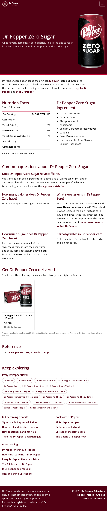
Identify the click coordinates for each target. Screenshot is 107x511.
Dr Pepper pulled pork (68, 427)
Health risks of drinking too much (21, 427)
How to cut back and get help (19, 431)
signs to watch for (53, 186)
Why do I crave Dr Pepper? (17, 473)
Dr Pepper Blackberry (52, 397)
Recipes (80, 494)
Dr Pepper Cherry (11, 386)
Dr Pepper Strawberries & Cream (50, 391)
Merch (90, 494)
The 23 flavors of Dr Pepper (17, 464)
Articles (100, 494)
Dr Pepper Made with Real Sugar (82, 402)
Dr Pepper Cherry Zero (34, 386)
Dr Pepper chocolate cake (70, 431)
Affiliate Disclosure (94, 498)
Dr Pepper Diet (24, 380)
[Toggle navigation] (102, 4)
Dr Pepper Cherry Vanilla (60, 386)
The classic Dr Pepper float (71, 436)
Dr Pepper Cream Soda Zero (74, 380)
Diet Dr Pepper (25, 91)
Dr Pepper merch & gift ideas (18, 449)
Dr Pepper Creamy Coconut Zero (48, 402)
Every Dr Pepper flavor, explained (21, 459)
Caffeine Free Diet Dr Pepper (43, 408)
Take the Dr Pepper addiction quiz (21, 436)
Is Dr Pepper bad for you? (16, 468)
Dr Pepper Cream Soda (46, 380)
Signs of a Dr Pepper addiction (19, 422)
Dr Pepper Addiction (93, 491)
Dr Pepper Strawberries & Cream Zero (21, 397)
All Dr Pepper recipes (67, 422)
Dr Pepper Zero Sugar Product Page (28, 352)
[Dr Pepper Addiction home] (12, 4)
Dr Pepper (8, 380)
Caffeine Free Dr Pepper (14, 408)
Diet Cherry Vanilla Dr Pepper (17, 391)
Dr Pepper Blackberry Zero (79, 397)
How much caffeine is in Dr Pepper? (22, 454)
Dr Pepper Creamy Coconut (16, 402)
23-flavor (53, 80)
